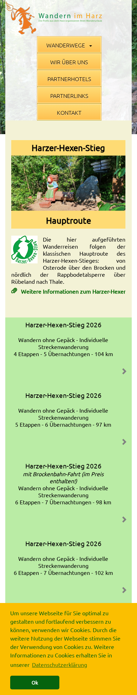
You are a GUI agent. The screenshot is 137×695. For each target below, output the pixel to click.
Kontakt (69, 112)
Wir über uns (69, 62)
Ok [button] (35, 682)
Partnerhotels (69, 79)
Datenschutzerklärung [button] (59, 664)
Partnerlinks (69, 95)
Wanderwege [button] (66, 45)
